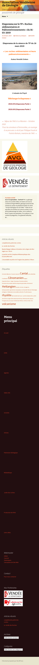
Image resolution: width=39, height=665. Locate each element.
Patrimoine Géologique (11, 453)
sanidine (25, 296)
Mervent (29, 290)
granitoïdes (24, 283)
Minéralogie (34, 290)
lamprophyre (18, 290)
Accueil (6, 333)
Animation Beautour (6, 274)
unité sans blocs (27, 300)
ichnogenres (26, 287)
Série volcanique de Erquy (17, 298)
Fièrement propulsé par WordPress (12, 661)
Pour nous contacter (10, 577)
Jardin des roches (9, 493)
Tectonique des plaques (28, 298)
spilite (34, 296)
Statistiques (7, 560)
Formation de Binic (23, 281)
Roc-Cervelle (14, 296)
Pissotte (26, 292)
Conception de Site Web (11, 562)
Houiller (18, 287)
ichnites (22, 287)
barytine (18, 274)
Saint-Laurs (20, 296)
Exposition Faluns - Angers (8, 281)
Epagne (25, 278)
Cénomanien (16, 278)
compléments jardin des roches (11, 243)
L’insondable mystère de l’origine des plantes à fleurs (18, 260)
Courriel (6, 558)
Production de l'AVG (10, 512)
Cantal (24, 273)
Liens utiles (7, 532)
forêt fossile (15, 283)
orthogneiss (4, 292)
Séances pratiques (20, 36)
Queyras (30, 292)
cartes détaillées (31, 274)
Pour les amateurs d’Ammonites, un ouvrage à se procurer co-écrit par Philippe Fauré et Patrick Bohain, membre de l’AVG (19, 130)
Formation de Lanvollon (7, 283)
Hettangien (9, 286)
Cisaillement (5, 278)
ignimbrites (12, 290)
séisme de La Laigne (6, 298)
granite (19, 283)
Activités (6, 413)
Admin (6, 556)
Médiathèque (8, 473)
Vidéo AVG (7, 393)
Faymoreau (16, 281)
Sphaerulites (30, 296)
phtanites (21, 292)
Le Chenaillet (24, 290)
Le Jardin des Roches (8, 246)
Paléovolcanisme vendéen (13, 292)
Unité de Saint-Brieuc (18, 300)
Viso (32, 300)
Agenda (6, 373)
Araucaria (13, 274)
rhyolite (6, 295)
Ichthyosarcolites (6, 290)
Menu (4, 16)
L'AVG (5, 353)
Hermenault (29, 283)
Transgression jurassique (7, 300)
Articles (6, 433)
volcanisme (9, 304)
